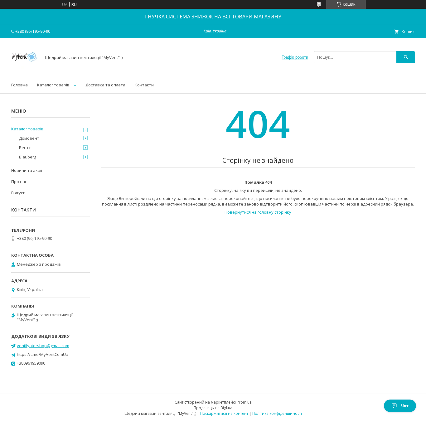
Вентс (25, 147)
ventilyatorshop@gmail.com (43, 345)
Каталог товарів (53, 85)
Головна (19, 85)
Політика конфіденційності (277, 413)
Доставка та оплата (105, 85)
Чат (405, 405)
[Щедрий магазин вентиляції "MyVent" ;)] (24, 68)
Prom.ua (244, 402)
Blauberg (27, 157)
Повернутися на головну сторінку (258, 212)
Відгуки (18, 193)
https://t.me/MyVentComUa (42, 354)
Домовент (29, 138)
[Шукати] (405, 57)
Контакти (144, 85)
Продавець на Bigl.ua (213, 407)
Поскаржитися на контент (224, 413)
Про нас (19, 181)
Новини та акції (26, 170)
